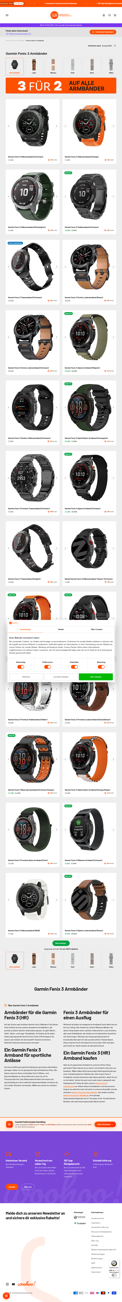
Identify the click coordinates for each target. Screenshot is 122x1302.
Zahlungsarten (97, 1236)
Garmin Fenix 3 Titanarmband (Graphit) (24, 579)
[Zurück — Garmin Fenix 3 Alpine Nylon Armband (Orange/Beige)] (65, 759)
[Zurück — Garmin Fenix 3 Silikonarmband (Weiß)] (8, 900)
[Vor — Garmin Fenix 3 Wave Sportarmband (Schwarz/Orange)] (57, 759)
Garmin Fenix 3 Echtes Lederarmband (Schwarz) (28, 368)
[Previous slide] (9, 66)
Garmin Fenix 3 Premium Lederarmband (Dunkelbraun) (87, 719)
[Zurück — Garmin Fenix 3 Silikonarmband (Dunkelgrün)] (8, 196)
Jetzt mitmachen (104, 1124)
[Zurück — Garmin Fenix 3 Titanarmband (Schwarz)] (8, 267)
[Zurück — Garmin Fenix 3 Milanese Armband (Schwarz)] (65, 829)
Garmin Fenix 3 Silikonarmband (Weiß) (24, 930)
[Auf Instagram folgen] (7, 1284)
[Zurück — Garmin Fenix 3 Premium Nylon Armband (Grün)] (8, 829)
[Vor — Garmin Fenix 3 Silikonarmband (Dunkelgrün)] (57, 196)
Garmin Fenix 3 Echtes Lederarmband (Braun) (84, 297)
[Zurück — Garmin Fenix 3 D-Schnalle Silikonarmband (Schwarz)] (65, 618)
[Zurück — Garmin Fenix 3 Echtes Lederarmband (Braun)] (65, 267)
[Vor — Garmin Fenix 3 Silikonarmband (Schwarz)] (57, 126)
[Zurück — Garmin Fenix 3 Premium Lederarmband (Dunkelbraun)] (65, 689)
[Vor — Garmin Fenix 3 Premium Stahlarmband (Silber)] (57, 689)
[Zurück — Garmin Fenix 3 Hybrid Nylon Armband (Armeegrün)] (65, 407)
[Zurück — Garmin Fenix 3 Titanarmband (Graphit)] (8, 548)
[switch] (47, 667)
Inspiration (95, 1223)
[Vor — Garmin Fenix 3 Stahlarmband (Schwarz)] (113, 196)
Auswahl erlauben (61, 677)
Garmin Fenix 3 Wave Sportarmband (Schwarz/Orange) (31, 790)
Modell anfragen (98, 1254)
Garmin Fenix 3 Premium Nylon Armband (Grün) (28, 860)
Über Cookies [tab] (96, 629)
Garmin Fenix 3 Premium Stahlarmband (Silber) (27, 719)
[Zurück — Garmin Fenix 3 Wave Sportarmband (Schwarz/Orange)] (8, 759)
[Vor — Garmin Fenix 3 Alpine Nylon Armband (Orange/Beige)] (113, 759)
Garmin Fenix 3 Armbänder (35, 41)
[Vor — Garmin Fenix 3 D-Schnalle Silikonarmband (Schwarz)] (113, 618)
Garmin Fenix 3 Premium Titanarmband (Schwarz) (29, 508)
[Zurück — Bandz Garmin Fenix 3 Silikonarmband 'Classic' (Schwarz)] (65, 548)
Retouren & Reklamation (101, 1232)
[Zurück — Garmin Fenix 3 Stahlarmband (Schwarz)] (65, 196)
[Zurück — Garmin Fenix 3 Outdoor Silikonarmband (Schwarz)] (8, 407)
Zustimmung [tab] (25, 629)
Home (8, 41)
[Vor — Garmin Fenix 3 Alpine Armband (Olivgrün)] (113, 337)
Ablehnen (26, 677)
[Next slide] (112, 66)
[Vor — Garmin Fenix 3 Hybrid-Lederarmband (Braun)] (113, 900)
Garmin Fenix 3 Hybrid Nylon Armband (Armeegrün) (86, 438)
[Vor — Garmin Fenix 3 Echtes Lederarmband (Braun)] (113, 267)
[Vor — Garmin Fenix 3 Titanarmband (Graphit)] (57, 548)
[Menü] (118, 1260)
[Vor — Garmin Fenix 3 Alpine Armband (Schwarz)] (113, 478)
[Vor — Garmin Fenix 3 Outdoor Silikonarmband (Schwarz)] (57, 407)
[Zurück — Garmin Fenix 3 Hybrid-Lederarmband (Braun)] (65, 900)
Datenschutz (96, 1267)
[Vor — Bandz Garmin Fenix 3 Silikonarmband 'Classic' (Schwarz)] (113, 548)
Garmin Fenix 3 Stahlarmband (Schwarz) (82, 227)
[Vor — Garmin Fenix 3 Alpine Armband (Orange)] (57, 618)
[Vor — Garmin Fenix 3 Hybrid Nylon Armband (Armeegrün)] (113, 407)
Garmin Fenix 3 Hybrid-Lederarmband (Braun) (84, 930)
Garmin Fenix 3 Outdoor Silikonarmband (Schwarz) (29, 438)
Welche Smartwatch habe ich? (20, 34)
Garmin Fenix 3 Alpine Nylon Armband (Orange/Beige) (87, 790)
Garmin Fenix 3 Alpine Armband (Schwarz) (82, 508)
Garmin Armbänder (17, 41)
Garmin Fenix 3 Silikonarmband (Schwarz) (25, 157)
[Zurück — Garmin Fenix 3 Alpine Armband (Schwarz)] (65, 478)
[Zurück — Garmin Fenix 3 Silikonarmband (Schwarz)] (8, 126)
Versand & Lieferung (99, 1227)
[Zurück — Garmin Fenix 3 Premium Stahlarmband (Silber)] (8, 689)
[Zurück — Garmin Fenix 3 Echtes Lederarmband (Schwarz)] (8, 337)
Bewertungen (97, 1258)
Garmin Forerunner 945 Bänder (76, 1095)
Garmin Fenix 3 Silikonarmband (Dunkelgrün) (27, 227)
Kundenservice (97, 1218)
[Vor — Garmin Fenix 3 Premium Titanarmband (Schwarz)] (57, 478)
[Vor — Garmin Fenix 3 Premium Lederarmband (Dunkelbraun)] (113, 689)
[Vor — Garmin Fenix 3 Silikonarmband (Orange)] (113, 126)
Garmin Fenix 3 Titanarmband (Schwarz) (25, 297)
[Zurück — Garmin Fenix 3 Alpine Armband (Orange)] (8, 618)
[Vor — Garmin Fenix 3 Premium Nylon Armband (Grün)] (57, 829)
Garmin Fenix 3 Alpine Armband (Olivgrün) (82, 368)
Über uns (28, 1187)
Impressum (96, 1272)
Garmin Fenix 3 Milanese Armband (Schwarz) (83, 860)
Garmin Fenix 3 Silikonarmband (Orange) (82, 157)
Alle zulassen (95, 677)
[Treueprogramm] (6, 1295)
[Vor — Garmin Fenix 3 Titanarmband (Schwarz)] (57, 267)
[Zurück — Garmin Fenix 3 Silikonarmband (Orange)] (65, 126)
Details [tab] (61, 629)
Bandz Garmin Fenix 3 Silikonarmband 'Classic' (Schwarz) (88, 579)
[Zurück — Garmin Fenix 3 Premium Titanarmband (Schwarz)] (8, 478)
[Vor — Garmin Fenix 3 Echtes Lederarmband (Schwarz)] (57, 337)
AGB (93, 1263)
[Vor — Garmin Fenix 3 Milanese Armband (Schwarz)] (113, 829)
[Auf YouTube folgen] (13, 1284)
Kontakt (12, 1187)
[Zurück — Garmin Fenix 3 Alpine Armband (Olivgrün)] (65, 337)
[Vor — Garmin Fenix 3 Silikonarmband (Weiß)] (57, 900)
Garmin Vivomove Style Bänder (84, 1092)
